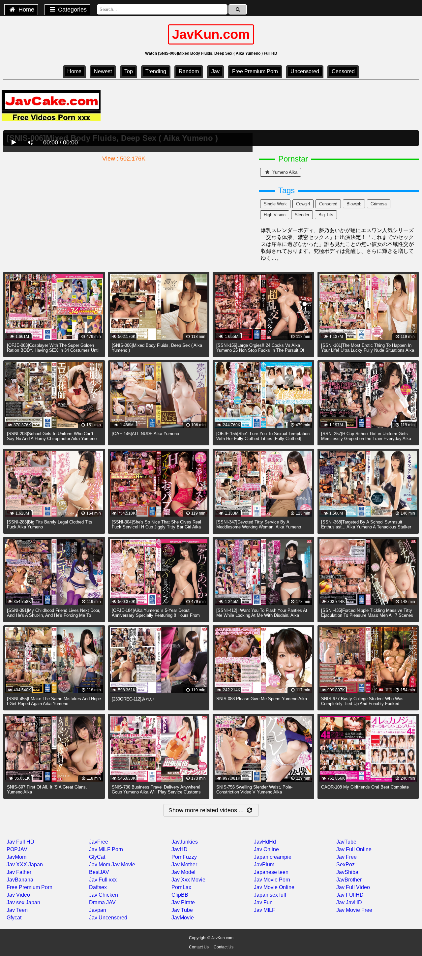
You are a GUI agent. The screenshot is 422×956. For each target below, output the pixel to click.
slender (302, 214)
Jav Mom (99, 864)
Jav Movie (123, 864)
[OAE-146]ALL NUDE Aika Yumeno (145, 433)
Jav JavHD (349, 902)
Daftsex (98, 887)
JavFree (98, 842)
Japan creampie (272, 857)
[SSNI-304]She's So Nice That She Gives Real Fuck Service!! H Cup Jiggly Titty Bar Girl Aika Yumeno (156, 527)
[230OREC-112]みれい (133, 699)
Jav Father (19, 872)
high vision (275, 214)
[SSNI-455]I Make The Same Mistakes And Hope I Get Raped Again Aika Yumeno (54, 701)
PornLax (181, 887)
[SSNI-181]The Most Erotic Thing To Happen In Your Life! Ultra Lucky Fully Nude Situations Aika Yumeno (367, 350)
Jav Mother (184, 864)
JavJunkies (184, 842)
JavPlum (264, 864)
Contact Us (199, 947)
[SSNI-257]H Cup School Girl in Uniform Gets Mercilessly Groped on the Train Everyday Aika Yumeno (366, 438)
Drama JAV (102, 902)
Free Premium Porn (255, 71)
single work (275, 203)
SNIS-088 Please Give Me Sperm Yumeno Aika (261, 698)
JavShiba (347, 872)
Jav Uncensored (108, 917)
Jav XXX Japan (25, 864)
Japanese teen (271, 872)
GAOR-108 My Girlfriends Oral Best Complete (365, 787)
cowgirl (303, 203)
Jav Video (18, 895)
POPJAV (17, 849)
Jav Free (346, 857)
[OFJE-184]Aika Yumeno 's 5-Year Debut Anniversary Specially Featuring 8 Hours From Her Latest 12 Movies (156, 615)
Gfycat (14, 917)
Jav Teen (17, 910)
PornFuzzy (184, 857)
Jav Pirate (183, 902)
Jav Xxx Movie (188, 879)
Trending (155, 71)
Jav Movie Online (274, 887)
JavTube (346, 842)
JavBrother (349, 879)
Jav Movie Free (354, 910)
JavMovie (182, 917)
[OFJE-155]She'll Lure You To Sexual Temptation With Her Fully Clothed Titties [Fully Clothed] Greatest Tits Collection (263, 438)
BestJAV (99, 872)
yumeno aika (284, 172)
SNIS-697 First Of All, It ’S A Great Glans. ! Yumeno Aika (48, 789)
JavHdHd (265, 842)
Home (25, 9)
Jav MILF (264, 910)
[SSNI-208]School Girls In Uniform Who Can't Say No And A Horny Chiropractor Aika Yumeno (52, 436)
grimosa (379, 203)
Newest (103, 71)
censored (343, 71)
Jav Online (266, 849)
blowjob (354, 203)
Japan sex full (270, 895)
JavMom (16, 857)
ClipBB (179, 895)
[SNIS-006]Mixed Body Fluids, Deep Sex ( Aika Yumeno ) (157, 348)
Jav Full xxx (103, 879)
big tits (325, 214)
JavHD (179, 849)
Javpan (97, 910)
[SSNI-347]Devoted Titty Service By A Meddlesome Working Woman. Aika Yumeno (258, 524)
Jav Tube (182, 910)
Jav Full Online (354, 849)
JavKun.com (211, 34)
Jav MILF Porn (106, 849)
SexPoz (345, 864)
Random (189, 71)
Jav (215, 71)
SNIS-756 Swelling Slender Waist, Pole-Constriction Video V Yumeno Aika (254, 789)
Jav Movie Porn (272, 879)
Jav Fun (263, 902)
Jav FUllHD (350, 895)
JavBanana (20, 879)
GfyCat (97, 857)
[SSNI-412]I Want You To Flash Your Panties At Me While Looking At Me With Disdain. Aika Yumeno (261, 615)
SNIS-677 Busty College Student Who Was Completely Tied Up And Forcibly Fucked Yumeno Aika (362, 703)
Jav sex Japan (23, 902)
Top (128, 71)
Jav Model (183, 872)
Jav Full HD (20, 842)
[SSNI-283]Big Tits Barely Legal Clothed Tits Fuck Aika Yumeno (49, 524)
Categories (71, 9)
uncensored (304, 71)
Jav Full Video (353, 887)
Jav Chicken (103, 895)
